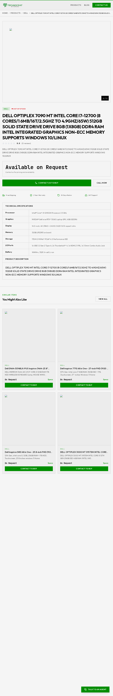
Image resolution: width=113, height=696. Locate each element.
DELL (26, 13)
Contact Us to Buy (48, 183)
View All (103, 299)
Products (75, 5)
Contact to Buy (29, 385)
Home (5, 13)
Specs (50, 379)
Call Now (102, 183)
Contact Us (101, 5)
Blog (86, 5)
